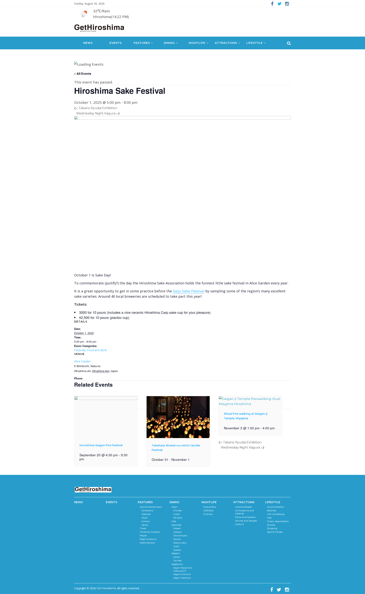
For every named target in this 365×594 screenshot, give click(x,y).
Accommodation (275, 507)
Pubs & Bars (209, 507)
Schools (271, 525)
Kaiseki (177, 528)
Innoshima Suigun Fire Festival (101, 445)
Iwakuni (239, 524)
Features (142, 43)
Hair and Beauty (276, 514)
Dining (169, 43)
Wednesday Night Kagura (97, 113)
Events (116, 43)
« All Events (82, 73)
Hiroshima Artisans (150, 532)
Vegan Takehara (182, 578)
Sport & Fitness (274, 532)
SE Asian (177, 517)
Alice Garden (82, 361)
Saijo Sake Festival (188, 291)
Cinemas (207, 514)
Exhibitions (147, 510)
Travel (143, 528)
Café (173, 521)
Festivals (80, 350)
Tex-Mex (177, 560)
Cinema (146, 521)
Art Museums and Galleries (244, 512)
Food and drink (97, 350)
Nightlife (197, 43)
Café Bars (208, 510)
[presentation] (105, 399)
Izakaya (177, 532)
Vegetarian (177, 564)
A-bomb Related (243, 507)
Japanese (176, 525)
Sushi (176, 546)
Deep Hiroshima (148, 539)
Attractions (226, 43)
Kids (269, 517)
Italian (176, 557)
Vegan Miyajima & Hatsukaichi (182, 569)
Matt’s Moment (147, 542)
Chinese (177, 510)
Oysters (177, 550)
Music (145, 517)
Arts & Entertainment (151, 507)
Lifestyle (254, 43)
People (143, 535)
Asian (174, 507)
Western (175, 553)
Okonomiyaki (180, 535)
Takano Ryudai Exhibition (96, 108)
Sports (145, 525)
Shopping (272, 528)
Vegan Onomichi (182, 574)
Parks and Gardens (245, 517)
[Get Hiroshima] (99, 27)
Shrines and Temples (246, 520)
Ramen (177, 539)
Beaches (271, 510)
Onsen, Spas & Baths (278, 521)
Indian (176, 514)
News (88, 43)
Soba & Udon (180, 542)
